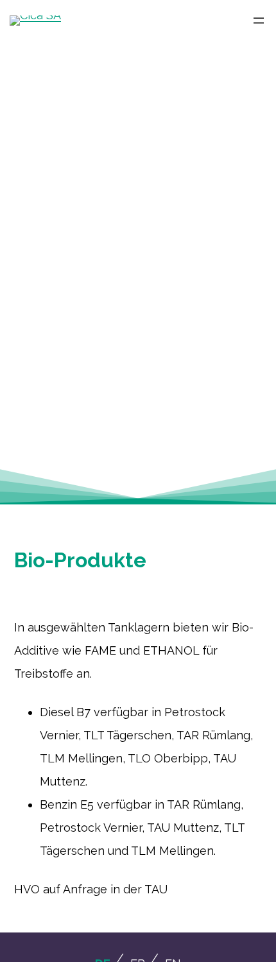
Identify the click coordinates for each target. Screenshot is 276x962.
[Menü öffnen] (253, 20)
